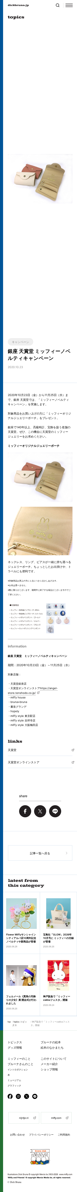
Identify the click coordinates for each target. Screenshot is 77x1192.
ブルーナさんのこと (20, 1064)
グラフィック (14, 1085)
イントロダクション (18, 1069)
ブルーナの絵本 (51, 1042)
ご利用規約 (64, 1134)
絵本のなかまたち (52, 1047)
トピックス (15, 1042)
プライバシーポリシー (41, 1134)
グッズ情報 (15, 1047)
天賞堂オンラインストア (23, 762)
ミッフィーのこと (19, 1058)
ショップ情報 (49, 1069)
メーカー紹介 (49, 1064)
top (9, 1021)
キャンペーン (20, 342)
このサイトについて (54, 1058)
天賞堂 (12, 750)
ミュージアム (14, 1080)
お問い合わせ (17, 1134)
